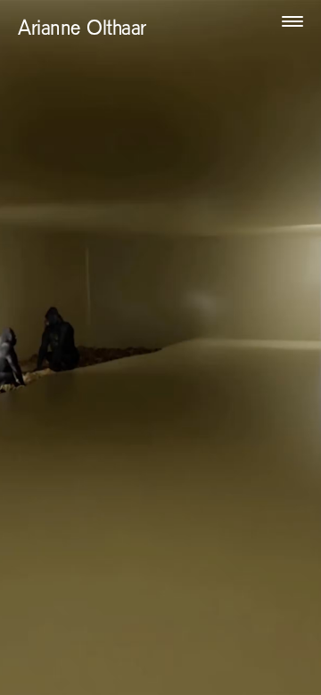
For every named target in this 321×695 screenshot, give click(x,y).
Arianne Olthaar (82, 29)
